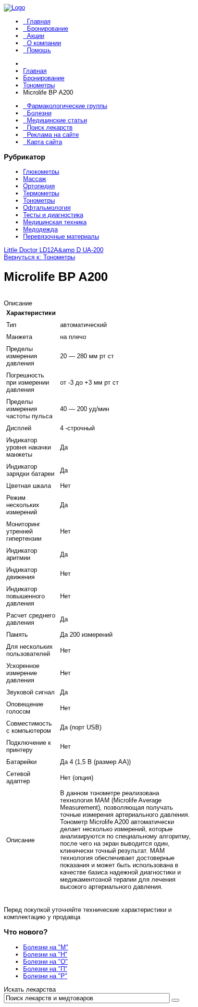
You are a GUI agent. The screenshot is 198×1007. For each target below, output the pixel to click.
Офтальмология (47, 207)
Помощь (39, 50)
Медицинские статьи (57, 120)
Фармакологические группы (67, 105)
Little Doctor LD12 (29, 250)
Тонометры (39, 200)
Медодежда (40, 229)
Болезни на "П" (45, 968)
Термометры (41, 193)
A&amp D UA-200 (78, 250)
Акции (35, 35)
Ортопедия (39, 186)
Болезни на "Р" (45, 976)
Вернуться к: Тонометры (39, 257)
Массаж (34, 178)
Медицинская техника (55, 222)
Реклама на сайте (53, 134)
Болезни (39, 113)
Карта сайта (44, 142)
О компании (44, 43)
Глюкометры (41, 171)
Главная (38, 21)
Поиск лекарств (50, 127)
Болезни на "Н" (45, 954)
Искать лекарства (30, 989)
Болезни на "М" (45, 947)
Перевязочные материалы (61, 236)
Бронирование (47, 28)
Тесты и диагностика (53, 214)
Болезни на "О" (45, 961)
